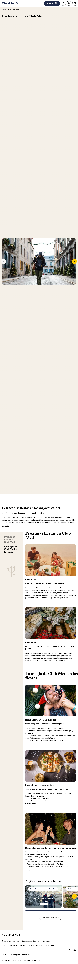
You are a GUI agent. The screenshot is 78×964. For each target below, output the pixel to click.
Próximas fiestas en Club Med (9, 539)
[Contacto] (69, 3)
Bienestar (46, 941)
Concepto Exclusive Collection (13, 945)
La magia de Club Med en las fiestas (11, 549)
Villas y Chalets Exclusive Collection (42, 945)
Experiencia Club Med (10, 941)
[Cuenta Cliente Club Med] (63, 3)
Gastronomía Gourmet (30, 941)
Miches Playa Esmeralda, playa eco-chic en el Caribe (22, 960)
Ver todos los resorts (50, 917)
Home (4, 10)
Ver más (5, 526)
